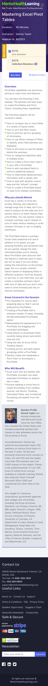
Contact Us (19, 596)
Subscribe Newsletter (13, 612)
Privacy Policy (37, 602)
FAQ (26, 602)
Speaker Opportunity (12, 607)
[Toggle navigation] (42, 5)
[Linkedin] (9, 664)
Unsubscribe (32, 612)
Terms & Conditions (12, 602)
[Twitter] (14, 664)
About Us (6, 596)
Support (31, 596)
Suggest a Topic (33, 607)
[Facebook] (3, 664)
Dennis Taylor (23, 34)
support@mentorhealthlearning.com (20, 585)
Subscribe (40, 654)
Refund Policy (38, 75)
